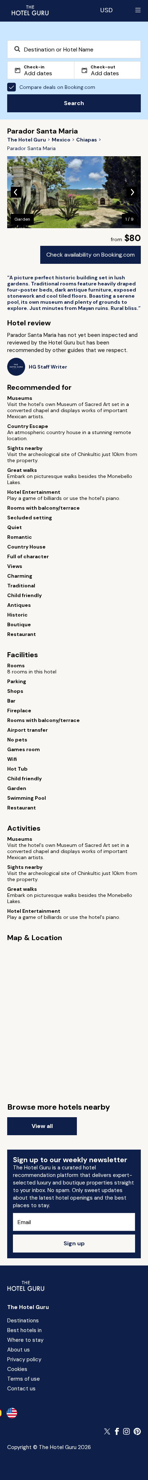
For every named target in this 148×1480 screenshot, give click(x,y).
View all (42, 1126)
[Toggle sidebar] (138, 10)
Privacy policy (24, 1359)
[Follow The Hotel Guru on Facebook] (117, 1431)
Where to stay (25, 1340)
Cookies (17, 1369)
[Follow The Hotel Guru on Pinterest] (137, 1431)
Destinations (23, 1320)
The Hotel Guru (28, 1307)
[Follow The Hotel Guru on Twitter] (107, 1431)
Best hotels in (24, 1330)
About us (18, 1349)
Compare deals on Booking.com (57, 87)
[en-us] (12, 1413)
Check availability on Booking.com (90, 254)
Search (74, 103)
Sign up (74, 1243)
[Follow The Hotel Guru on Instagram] (126, 1431)
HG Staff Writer (48, 367)
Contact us (21, 1388)
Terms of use (23, 1378)
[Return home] (29, 10)
